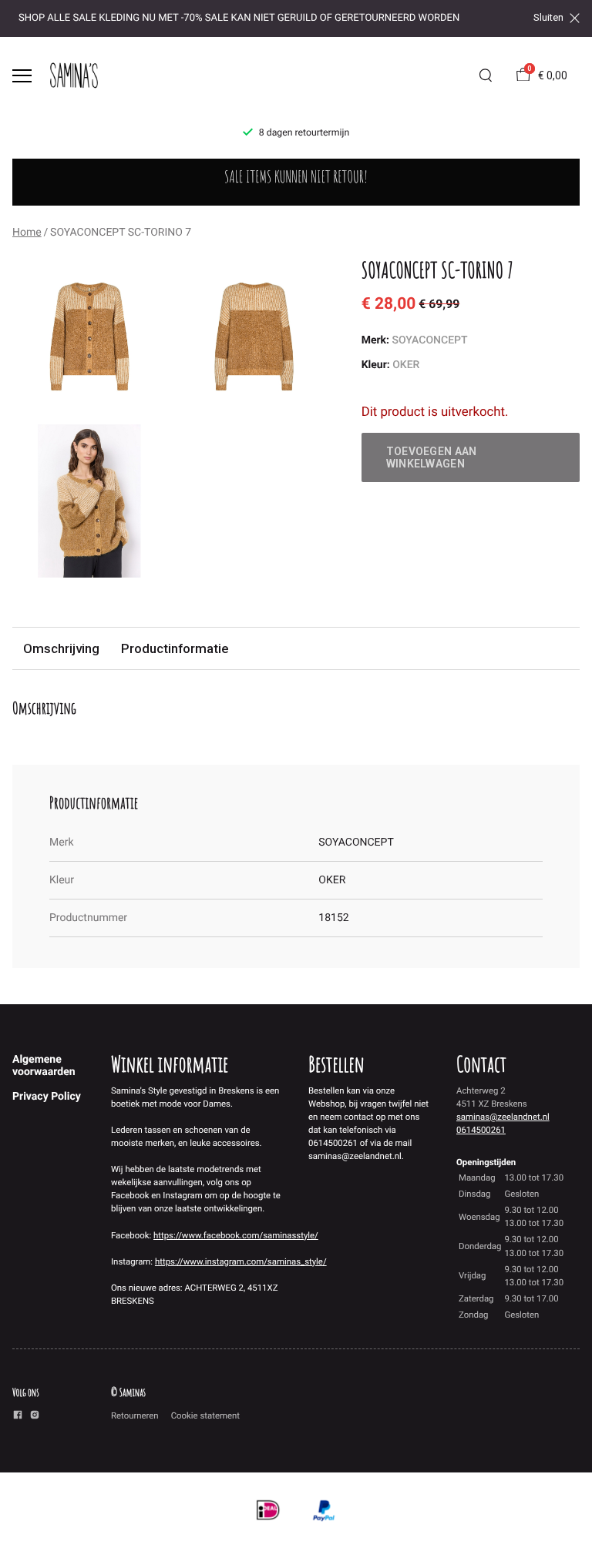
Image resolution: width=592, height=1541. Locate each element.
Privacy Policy (46, 1096)
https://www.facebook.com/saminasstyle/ (235, 1235)
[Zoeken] (485, 75)
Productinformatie (174, 648)
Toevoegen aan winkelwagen (431, 457)
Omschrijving (61, 648)
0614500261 (481, 1129)
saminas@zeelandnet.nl (503, 1116)
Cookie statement (205, 1415)
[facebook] (17, 1417)
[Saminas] (74, 75)
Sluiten (548, 17)
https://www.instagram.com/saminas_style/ (241, 1261)
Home (27, 232)
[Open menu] (22, 75)
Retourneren (135, 1415)
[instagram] (34, 1417)
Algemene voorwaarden (44, 1066)
